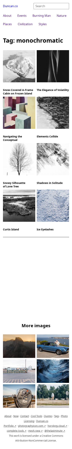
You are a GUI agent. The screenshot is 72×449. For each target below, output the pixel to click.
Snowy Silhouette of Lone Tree (14, 184)
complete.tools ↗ (16, 430)
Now (15, 416)
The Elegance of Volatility (53, 90)
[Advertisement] (36, 281)
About (7, 16)
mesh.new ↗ (35, 430)
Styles (43, 24)
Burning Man (41, 16)
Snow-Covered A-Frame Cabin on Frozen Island (18, 91)
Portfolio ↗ (10, 426)
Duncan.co (10, 6)
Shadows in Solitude (50, 183)
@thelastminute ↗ (54, 430)
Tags (56, 416)
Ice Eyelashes (45, 229)
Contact (24, 416)
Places (7, 24)
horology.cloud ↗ (57, 426)
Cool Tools (36, 416)
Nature (61, 16)
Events (22, 16)
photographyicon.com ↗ (32, 426)
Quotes (48, 416)
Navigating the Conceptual (12, 138)
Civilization (25, 24)
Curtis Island (11, 229)
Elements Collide (47, 136)
